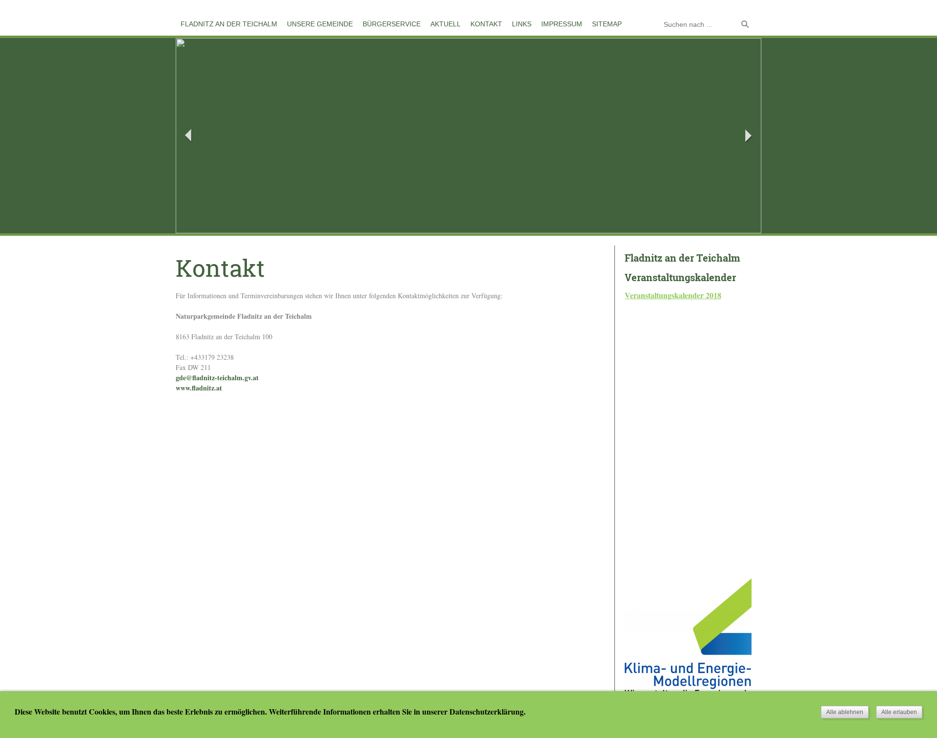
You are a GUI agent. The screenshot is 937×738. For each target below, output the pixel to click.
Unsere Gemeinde (320, 24)
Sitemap (607, 24)
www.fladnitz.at (199, 388)
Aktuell (445, 24)
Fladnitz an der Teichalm (229, 24)
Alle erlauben (899, 712)
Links (521, 24)
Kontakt (486, 24)
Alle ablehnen (844, 712)
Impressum (561, 24)
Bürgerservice (392, 24)
